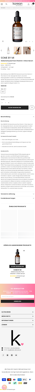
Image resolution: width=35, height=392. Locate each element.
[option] (17, 1)
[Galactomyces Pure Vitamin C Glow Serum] (17, 257)
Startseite (3, 7)
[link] (9, 235)
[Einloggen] (28, 4)
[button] (29, 41)
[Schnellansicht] (24, 250)
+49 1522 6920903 (15, 348)
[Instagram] (7, 355)
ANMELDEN (17, 301)
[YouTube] (16, 355)
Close (33, 1)
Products (9, 7)
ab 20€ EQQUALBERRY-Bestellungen (17, 1)
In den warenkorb (14, 107)
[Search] (6, 4)
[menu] (2, 4)
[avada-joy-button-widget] (4, 387)
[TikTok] (11, 355)
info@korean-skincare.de (14, 350)
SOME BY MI (7, 57)
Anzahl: (3, 99)
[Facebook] (3, 355)
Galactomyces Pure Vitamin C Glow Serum (17, 272)
